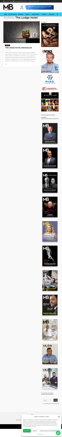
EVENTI (27, 14)
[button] (59, 416)
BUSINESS (20, 14)
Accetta (27, 430)
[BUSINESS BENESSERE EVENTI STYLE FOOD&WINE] (8, 7)
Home (5, 14)
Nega (35, 430)
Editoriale (18, 420)
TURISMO (44, 14)
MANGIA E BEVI (35, 14)
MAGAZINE (51, 14)
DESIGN (7, 45)
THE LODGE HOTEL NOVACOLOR (18, 48)
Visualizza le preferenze (49, 430)
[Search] (57, 14)
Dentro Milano (12, 14)
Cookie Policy (41, 434)
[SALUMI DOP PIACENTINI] (50, 35)
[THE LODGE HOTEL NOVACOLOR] (21, 32)
